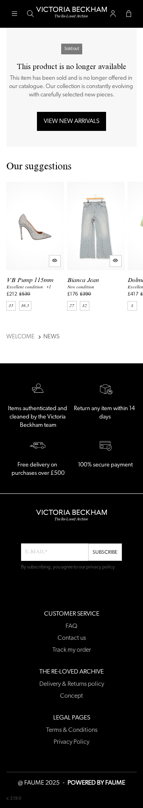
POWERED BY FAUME (96, 783)
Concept (71, 696)
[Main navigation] (14, 14)
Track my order (71, 650)
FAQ (71, 626)
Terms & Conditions (71, 730)
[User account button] (113, 14)
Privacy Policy (71, 742)
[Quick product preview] (55, 261)
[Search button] (30, 14)
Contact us (72, 638)
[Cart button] (129, 14)
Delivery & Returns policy (71, 684)
